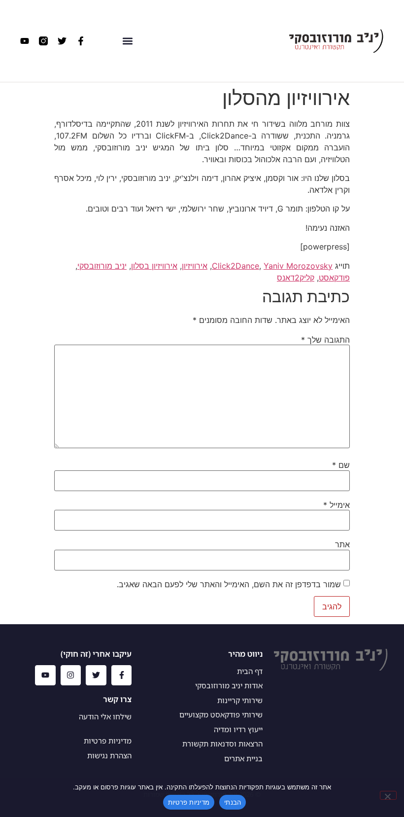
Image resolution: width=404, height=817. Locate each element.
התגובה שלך (325, 340)
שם (341, 465)
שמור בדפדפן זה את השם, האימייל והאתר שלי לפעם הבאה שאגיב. (229, 584)
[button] (128, 41)
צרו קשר (117, 699)
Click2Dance (235, 266)
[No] (388, 795)
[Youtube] (24, 40)
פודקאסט (334, 278)
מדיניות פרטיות (189, 802)
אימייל (336, 505)
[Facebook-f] (80, 40)
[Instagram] (71, 675)
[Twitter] (62, 40)
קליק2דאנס (295, 278)
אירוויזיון (194, 266)
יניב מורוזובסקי (102, 266)
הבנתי (232, 802)
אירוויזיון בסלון (154, 266)
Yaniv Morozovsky (298, 266)
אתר (342, 544)
